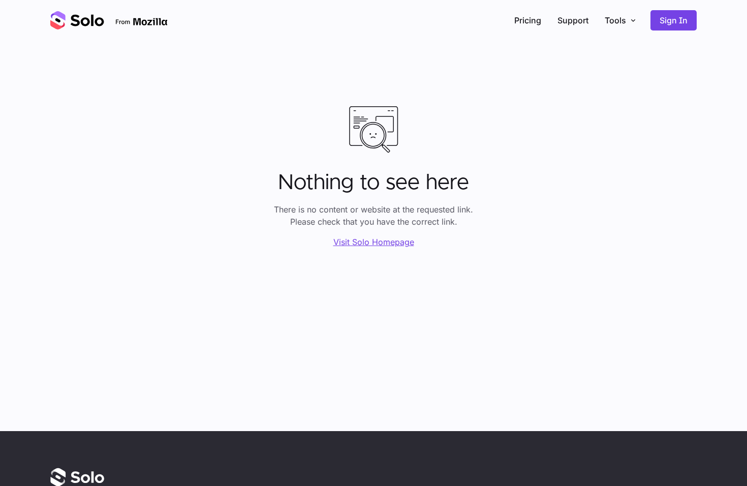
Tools (615, 20)
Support (572, 20)
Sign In (674, 20)
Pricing (527, 20)
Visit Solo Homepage (373, 242)
